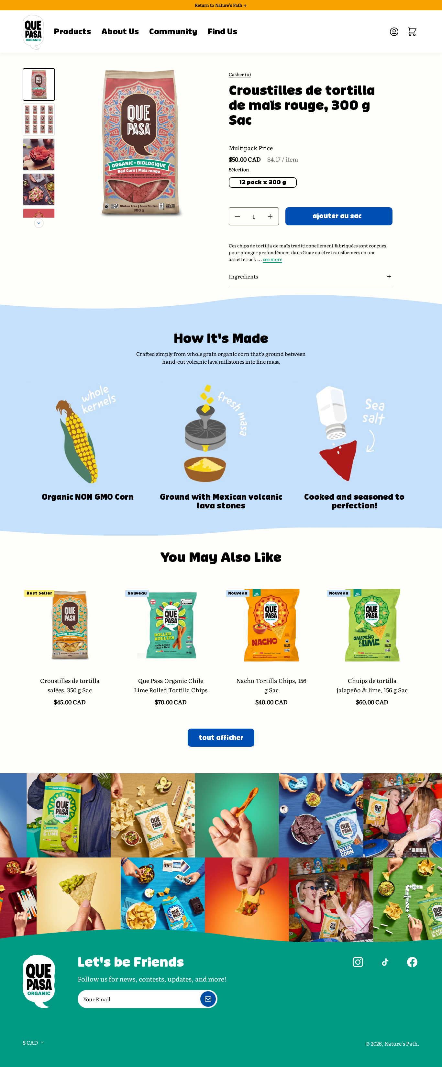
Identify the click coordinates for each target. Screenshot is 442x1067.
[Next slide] (39, 223)
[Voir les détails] (70, 625)
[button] (310, 276)
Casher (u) (240, 74)
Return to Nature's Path (219, 5)
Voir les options (69, 668)
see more (272, 259)
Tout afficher (221, 738)
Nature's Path (401, 1043)
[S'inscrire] (208, 999)
